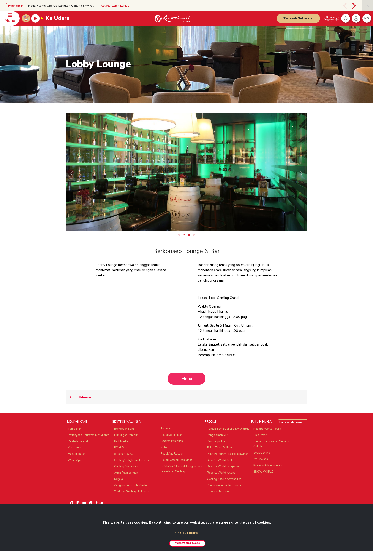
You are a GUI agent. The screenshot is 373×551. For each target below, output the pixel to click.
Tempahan (74, 429)
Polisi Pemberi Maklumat (176, 460)
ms (366, 18)
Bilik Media (121, 441)
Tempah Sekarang (298, 18)
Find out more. (187, 532)
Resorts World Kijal (219, 460)
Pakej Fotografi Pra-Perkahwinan (227, 454)
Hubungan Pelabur (126, 435)
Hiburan (85, 397)
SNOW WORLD (263, 472)
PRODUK (211, 422)
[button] (178, 235)
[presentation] (343, 5)
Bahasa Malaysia (291, 422)
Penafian (166, 429)
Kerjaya (119, 479)
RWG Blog (121, 448)
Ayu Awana (260, 459)
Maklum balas (76, 454)
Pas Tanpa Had (217, 441)
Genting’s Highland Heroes (131, 460)
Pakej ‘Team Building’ (220, 448)
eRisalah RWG (123, 454)
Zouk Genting (261, 453)
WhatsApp (75, 460)
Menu (186, 378)
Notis (164, 447)
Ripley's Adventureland (268, 465)
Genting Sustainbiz (126, 466)
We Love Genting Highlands (132, 491)
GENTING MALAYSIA (126, 422)
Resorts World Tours (267, 429)
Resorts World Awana (221, 473)
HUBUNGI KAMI (76, 422)
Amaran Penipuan (172, 441)
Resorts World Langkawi (223, 466)
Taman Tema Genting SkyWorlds (228, 429)
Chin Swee (260, 435)
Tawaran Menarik (218, 491)
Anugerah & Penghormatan (131, 485)
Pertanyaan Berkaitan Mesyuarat (88, 435)
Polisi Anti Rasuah (172, 454)
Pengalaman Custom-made (224, 485)
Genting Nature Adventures (224, 479)
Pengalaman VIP (217, 435)
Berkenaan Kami (124, 429)
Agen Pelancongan (126, 473)
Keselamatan (76, 448)
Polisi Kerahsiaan (171, 435)
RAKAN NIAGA (261, 422)
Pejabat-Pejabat (78, 441)
